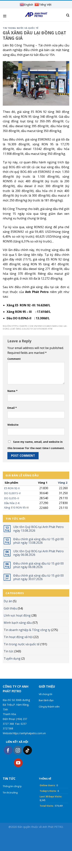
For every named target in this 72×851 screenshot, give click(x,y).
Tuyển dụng (12, 658)
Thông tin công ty (12, 786)
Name (12, 391)
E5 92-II (12, 488)
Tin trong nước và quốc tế (22, 644)
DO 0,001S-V (12, 493)
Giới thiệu (10, 608)
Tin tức (8, 651)
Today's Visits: (48, 791)
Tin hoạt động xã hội (18, 637)
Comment (14, 359)
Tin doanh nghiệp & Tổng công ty (27, 630)
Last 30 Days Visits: (51, 796)
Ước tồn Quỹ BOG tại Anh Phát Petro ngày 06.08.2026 (38, 553)
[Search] (67, 15)
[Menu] (5, 15)
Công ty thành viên (49, 706)
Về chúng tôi (45, 694)
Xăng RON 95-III (16, 507)
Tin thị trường (10, 792)
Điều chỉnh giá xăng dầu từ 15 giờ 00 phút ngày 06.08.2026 (38, 565)
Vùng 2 (62, 482)
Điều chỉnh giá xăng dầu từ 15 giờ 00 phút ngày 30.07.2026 (38, 577)
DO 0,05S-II (11, 498)
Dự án (8, 601)
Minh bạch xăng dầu (18, 623)
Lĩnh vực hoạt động (17, 615)
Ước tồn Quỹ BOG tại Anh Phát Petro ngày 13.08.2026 (38, 528)
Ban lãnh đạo (46, 700)
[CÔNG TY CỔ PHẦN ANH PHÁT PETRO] (36, 15)
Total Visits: (47, 805)
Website (12, 424)
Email (12, 408)
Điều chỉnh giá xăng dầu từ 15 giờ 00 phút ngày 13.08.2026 (38, 540)
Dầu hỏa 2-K (12, 503)
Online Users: (48, 785)
